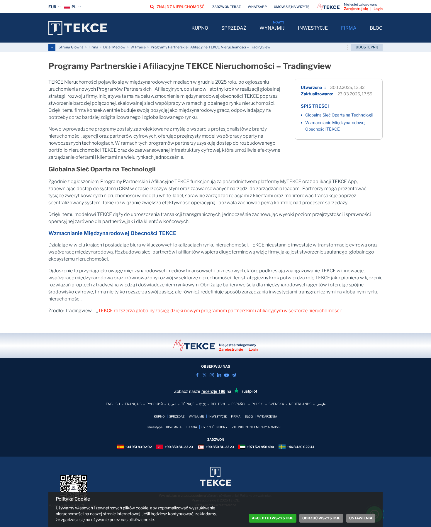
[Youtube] (226, 375)
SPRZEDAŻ (233, 28)
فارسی (320, 404)
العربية (172, 404)
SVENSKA (276, 404)
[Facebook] (197, 375)
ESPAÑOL (239, 404)
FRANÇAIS (133, 404)
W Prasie (138, 47)
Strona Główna (71, 47)
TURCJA (191, 427)
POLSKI (258, 404)
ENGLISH (113, 404)
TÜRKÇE (187, 404)
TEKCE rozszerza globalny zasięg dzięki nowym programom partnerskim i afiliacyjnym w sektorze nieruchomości (219, 310)
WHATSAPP (257, 7)
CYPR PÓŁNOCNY (214, 427)
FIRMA (349, 28)
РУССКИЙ (155, 404)
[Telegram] (233, 375)
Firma (93, 47)
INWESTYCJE (313, 28)
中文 (202, 404)
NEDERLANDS (300, 404)
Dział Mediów (114, 47)
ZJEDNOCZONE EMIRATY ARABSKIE (257, 427)
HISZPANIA (173, 427)
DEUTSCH (218, 404)
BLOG (376, 28)
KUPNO (199, 28)
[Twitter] (204, 375)
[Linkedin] (219, 375)
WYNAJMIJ (272, 28)
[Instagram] (212, 375)
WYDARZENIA (267, 416)
